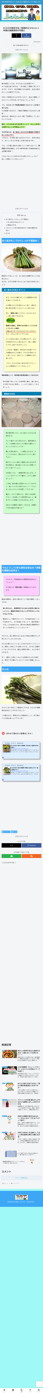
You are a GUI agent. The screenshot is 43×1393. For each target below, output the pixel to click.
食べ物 (15, 832)
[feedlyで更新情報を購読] (11, 856)
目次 (18, 215)
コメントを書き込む (21, 1178)
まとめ (8, 233)
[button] (39, 703)
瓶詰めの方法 (12, 225)
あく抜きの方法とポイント (16, 222)
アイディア (7, 832)
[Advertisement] (21, 184)
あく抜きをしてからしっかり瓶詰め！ (18, 219)
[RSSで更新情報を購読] (31, 856)
